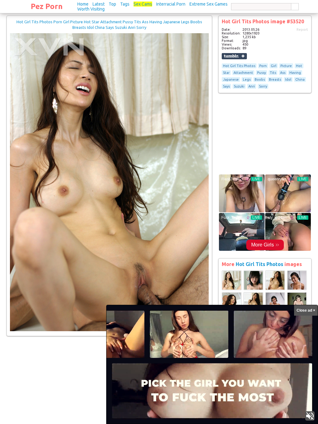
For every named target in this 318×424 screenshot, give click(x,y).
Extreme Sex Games (208, 4)
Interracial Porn (170, 4)
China (300, 79)
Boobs (260, 79)
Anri (251, 86)
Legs (247, 79)
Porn (263, 66)
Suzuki (239, 86)
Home (83, 4)
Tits (273, 72)
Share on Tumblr (234, 56)
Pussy (261, 72)
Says (226, 86)
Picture (286, 66)
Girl (273, 66)
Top (112, 4)
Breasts (275, 79)
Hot (299, 66)
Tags (124, 4)
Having (295, 72)
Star (226, 72)
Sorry (263, 86)
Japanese (231, 79)
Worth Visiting (91, 9)
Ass (282, 72)
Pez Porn (47, 6)
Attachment (243, 72)
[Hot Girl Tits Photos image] (232, 289)
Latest (99, 4)
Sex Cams (143, 4)
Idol (288, 79)
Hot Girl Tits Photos (239, 66)
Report (302, 29)
